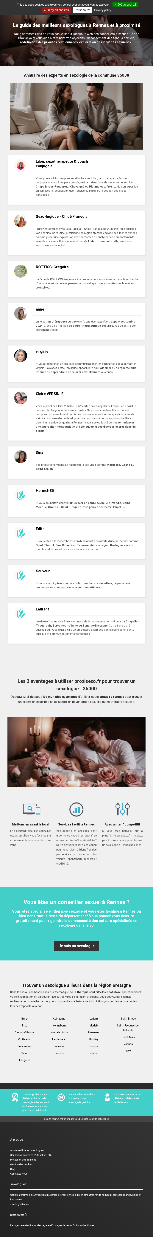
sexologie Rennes (19, 1204)
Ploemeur (94, 1032)
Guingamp (59, 1018)
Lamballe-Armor (59, 1032)
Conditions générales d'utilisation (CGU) (31, 1155)
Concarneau (25, 1046)
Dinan (24, 1053)
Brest (24, 1018)
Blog (12, 1169)
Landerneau (59, 1039)
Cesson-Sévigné (25, 1032)
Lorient (94, 1018)
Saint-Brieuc (128, 1018)
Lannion (59, 1053)
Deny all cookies (57, 10)
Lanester (59, 1046)
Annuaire (15, 1150)
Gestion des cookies (21, 1164)
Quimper (94, 1046)
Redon (94, 1053)
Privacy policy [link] (102, 10)
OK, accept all (126, 4)
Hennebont (59, 1025)
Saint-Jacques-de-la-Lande (128, 1028)
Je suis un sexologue (77, 946)
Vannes (128, 1044)
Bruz (25, 1025)
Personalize (82, 10)
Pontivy (93, 1039)
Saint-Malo (128, 1037)
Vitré (128, 1050)
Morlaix (94, 1025)
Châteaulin (24, 1039)
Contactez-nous (18, 1173)
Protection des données (23, 1159)
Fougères (24, 1060)
